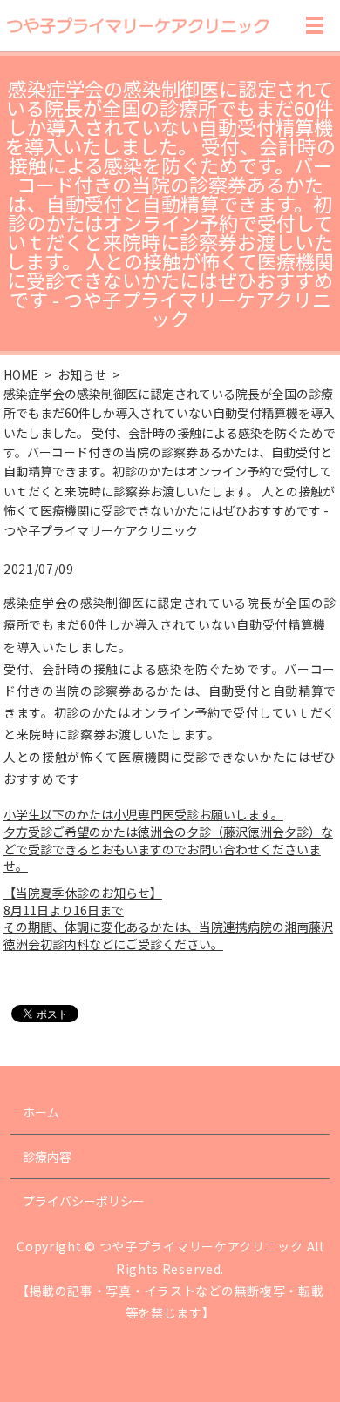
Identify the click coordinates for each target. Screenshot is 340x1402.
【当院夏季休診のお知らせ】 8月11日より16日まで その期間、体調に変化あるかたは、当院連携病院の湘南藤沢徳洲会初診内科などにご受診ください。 (168, 918)
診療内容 (47, 1156)
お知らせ (82, 374)
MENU (314, 25)
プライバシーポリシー (84, 1201)
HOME (20, 374)
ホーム (41, 1112)
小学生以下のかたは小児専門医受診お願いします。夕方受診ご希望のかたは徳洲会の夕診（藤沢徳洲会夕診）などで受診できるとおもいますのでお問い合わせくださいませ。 (168, 839)
